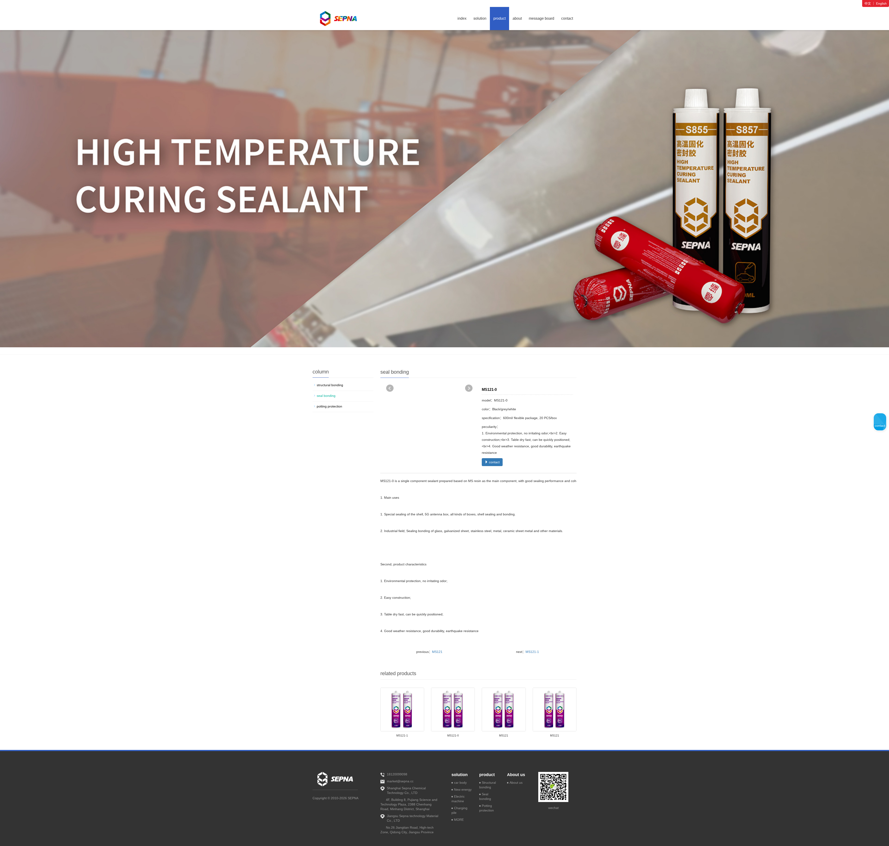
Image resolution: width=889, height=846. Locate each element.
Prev (390, 388)
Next (469, 388)
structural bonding (330, 385)
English (881, 3)
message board (541, 18)
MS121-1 (532, 652)
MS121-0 (453, 735)
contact (567, 18)
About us (516, 774)
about (517, 18)
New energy (463, 789)
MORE (459, 819)
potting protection (329, 406)
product (499, 18)
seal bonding (326, 396)
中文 (867, 3)
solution (479, 18)
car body (460, 782)
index (461, 18)
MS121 (437, 652)
